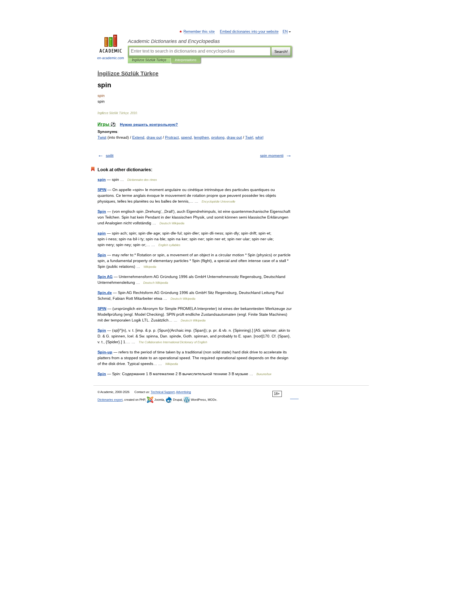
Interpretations (185, 60)
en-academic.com (110, 58)
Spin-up (105, 352)
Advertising (183, 392)
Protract (172, 137)
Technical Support (163, 392)
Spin (102, 211)
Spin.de (105, 292)
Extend (138, 137)
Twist (102, 137)
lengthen (201, 137)
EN (285, 32)
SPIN (102, 189)
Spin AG (105, 276)
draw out (154, 137)
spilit (109, 155)
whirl (259, 137)
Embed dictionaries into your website (249, 32)
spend (186, 137)
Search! (281, 51)
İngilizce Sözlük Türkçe (149, 60)
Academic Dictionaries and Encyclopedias (174, 41)
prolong (218, 137)
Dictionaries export (110, 399)
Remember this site (199, 32)
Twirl (249, 137)
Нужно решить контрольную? (149, 124)
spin (102, 179)
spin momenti (271, 155)
